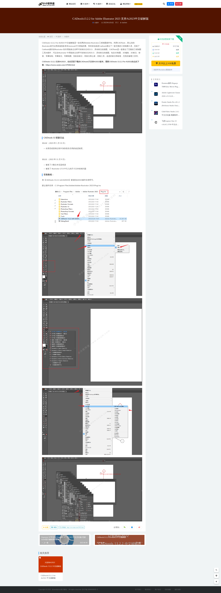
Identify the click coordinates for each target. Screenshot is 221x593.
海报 (55, 527)
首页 (51, 37)
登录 (171, 4)
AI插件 (96, 23)
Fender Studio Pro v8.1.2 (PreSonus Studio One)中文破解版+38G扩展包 (171, 105)
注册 (179, 4)
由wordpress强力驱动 (59, 589)
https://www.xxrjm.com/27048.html (60, 65)
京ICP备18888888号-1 (90, 589)
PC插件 (58, 37)
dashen (124, 23)
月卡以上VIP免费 (167, 63)
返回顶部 (178, 589)
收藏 (46, 527)
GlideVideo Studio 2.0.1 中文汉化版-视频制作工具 (171, 115)
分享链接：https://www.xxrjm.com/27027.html (72, 527)
